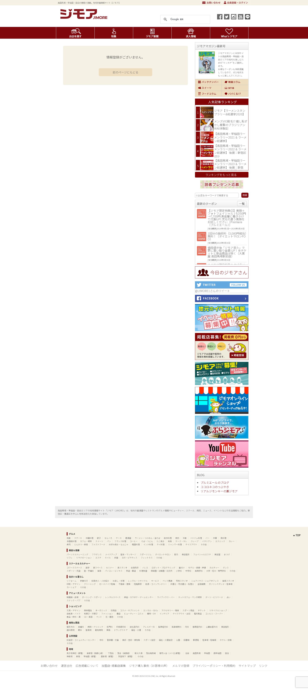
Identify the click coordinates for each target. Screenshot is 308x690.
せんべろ (108, 538)
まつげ (227, 554)
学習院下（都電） (126, 656)
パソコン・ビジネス (113, 570)
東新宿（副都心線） (95, 653)
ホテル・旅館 (226, 639)
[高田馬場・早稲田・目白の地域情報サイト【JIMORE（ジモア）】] (84, 18)
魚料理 (223, 538)
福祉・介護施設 (166, 639)
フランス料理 (120, 541)
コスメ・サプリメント (130, 610)
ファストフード (98, 544)
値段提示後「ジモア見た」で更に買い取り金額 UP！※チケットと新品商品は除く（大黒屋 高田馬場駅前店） (227, 251)
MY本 (235, 88)
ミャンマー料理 (175, 544)
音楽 (99, 570)
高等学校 (199, 570)
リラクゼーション (84, 557)
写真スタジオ (182, 580)
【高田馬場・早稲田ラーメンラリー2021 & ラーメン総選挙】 (230, 137)
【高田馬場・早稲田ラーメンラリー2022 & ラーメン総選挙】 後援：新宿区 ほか (230, 150)
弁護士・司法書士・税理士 (182, 584)
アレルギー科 (149, 626)
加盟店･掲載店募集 (114, 665)
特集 (114, 33)
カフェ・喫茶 (86, 541)
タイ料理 (161, 544)
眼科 (80, 630)
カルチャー (214, 567)
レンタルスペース (112, 597)
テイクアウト (191, 544)
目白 (227, 653)
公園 (178, 639)
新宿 (78, 656)
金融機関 (201, 584)
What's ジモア (229, 33)
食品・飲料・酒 (73, 616)
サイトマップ (247, 665)
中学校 (188, 570)
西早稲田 (217, 653)
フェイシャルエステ (202, 554)
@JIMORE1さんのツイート (212, 291)
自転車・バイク (73, 613)
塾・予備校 (89, 570)
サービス (155, 580)
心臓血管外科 (212, 626)
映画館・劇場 (72, 597)
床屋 (116, 557)
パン (109, 541)
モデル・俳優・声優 (197, 567)
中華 (215, 538)
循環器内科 (197, 626)
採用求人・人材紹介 (100, 580)
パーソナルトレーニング (77, 554)
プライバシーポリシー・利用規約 (213, 665)
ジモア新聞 (152, 33)
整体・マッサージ (128, 554)
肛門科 (110, 626)
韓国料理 (136, 544)
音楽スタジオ (228, 580)
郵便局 (196, 639)
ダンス (226, 567)
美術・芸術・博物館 (131, 639)
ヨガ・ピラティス (129, 557)
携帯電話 (88, 610)
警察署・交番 (113, 639)
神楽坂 (70, 656)
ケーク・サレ (181, 541)
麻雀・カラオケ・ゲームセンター (138, 597)
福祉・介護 (136, 630)
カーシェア (71, 587)
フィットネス (147, 557)
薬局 (108, 630)
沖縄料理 (89, 538)
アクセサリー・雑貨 (170, 610)
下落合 (111, 653)
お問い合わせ (211, 2)
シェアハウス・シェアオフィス (205, 580)
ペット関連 (167, 580)
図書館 (186, 639)
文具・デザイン (73, 610)
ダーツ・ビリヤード (214, 597)
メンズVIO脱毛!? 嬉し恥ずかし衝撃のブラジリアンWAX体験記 (230, 124)
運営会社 (66, 665)
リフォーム (71, 580)
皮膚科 (81, 626)
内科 (187, 626)
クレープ (194, 541)
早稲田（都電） (90, 656)
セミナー (110, 567)
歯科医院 (71, 630)
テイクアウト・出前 (181, 613)
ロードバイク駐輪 (107, 584)
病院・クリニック (95, 626)
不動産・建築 (124, 584)
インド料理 (148, 544)
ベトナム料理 (196, 538)
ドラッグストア (121, 630)
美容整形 (186, 554)
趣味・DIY (151, 613)
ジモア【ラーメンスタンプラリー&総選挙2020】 (229, 112)
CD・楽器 (88, 616)
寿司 (69, 544)
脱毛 (176, 554)
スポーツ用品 (188, 610)
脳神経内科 (163, 626)
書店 (118, 613)
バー (207, 538)
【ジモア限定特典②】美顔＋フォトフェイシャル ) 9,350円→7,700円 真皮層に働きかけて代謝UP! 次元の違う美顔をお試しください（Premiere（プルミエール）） (227, 217)
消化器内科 (134, 626)
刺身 (170, 541)
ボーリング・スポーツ (92, 597)
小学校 (179, 570)
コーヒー (134, 541)
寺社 (101, 639)
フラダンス (97, 554)
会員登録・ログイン (236, 2)
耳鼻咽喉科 (176, 626)
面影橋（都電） (108, 656)
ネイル (108, 557)
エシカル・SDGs (150, 610)
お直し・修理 (118, 580)
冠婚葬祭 (138, 584)
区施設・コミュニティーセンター (81, 639)
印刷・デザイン (73, 584)
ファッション (107, 613)
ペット (99, 616)
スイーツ (208, 88)
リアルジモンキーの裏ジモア (219, 491)
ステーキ (78, 538)
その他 (204, 544)
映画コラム (235, 82)
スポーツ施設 (149, 639)
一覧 (242, 203)
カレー (232, 541)
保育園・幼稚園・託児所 (161, 570)
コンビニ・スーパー (214, 613)
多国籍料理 (71, 541)
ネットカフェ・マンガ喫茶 (190, 597)
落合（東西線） (124, 653)
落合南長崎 (151, 653)
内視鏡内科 (121, 626)
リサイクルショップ (218, 610)
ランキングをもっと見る (221, 175)
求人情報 (191, 33)
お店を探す (75, 33)
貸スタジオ (122, 567)
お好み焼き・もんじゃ (118, 544)
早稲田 (207, 653)
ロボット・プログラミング (163, 567)
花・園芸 (109, 616)
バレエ (145, 567)
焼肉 (177, 538)
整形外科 (71, 626)
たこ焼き (160, 541)
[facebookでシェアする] (219, 16)
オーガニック (101, 610)
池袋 (187, 653)
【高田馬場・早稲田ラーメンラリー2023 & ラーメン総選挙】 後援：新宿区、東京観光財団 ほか (230, 165)
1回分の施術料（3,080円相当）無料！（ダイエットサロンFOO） (227, 236)
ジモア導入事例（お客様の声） (149, 665)
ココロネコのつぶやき (215, 487)
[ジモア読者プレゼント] (221, 189)
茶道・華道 (131, 570)
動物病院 (99, 630)
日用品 (114, 610)
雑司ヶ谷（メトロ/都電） (170, 653)
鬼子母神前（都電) (75, 653)
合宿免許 (135, 567)
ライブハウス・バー (166, 597)
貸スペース (97, 567)
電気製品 (198, 613)
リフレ (70, 557)
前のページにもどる (125, 72)
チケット (202, 610)
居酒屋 (128, 538)
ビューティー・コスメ (133, 613)
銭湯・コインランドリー (156, 584)
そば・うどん (147, 541)
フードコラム (208, 94)
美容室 (217, 554)
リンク (263, 665)
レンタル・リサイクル (138, 580)
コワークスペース (74, 567)
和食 (69, 538)
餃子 (99, 538)
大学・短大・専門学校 (216, 570)
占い (228, 597)
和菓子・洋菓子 (91, 613)
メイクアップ (111, 554)
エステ (98, 557)
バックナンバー (208, 82)
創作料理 (168, 538)
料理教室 (143, 570)
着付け (182, 567)
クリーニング (90, 584)
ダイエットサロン (163, 554)
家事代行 (84, 580)
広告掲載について (87, 665)
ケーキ (119, 538)
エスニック (220, 541)
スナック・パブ (73, 600)
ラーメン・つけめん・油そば (147, 538)
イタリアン (207, 541)
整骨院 (88, 630)
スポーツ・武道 (73, 570)
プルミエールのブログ (215, 482)
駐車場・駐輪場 (209, 639)
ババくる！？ (235, 94)
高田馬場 (197, 653)
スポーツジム (146, 554)
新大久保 (138, 653)
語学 (87, 567)
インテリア (164, 613)
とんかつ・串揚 (81, 544)
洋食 (185, 538)
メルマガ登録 (180, 665)
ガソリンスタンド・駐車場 (220, 584)
